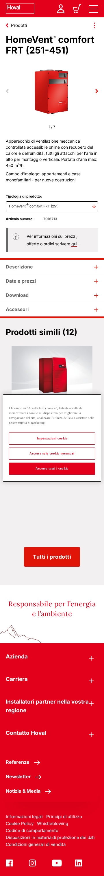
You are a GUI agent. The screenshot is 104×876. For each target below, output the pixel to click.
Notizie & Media (23, 791)
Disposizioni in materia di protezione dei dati (50, 837)
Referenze (17, 762)
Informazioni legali (24, 816)
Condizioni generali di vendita (36, 844)
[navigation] (93, 8)
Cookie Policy (20, 823)
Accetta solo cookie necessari (52, 453)
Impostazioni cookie (52, 438)
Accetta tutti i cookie (52, 468)
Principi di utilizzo (64, 816)
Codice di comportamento (32, 830)
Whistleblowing (52, 823)
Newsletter (18, 776)
